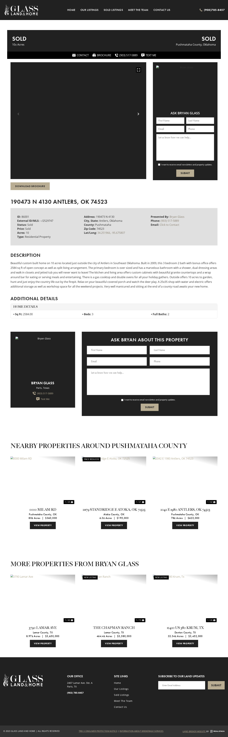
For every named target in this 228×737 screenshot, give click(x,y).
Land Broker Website (194, 731)
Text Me (45, 399)
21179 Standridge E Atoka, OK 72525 (114, 510)
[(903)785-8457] (201, 10)
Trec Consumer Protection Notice (98, 731)
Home (71, 10)
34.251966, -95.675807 (111, 233)
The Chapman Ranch (114, 628)
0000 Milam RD (42, 510)
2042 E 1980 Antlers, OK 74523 (185, 510)
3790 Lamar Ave (43, 628)
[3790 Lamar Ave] (43, 599)
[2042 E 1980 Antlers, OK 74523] (185, 481)
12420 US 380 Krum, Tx (185, 628)
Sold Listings (113, 10)
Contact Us (161, 10)
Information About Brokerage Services (142, 731)
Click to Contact (169, 225)
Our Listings (89, 10)
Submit (185, 173)
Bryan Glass (177, 217)
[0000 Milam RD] (43, 481)
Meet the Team (138, 10)
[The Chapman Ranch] (114, 599)
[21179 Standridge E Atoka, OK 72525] (114, 481)
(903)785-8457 (214, 10)
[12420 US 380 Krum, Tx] (185, 599)
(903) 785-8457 (75, 692)
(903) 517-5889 (170, 221)
